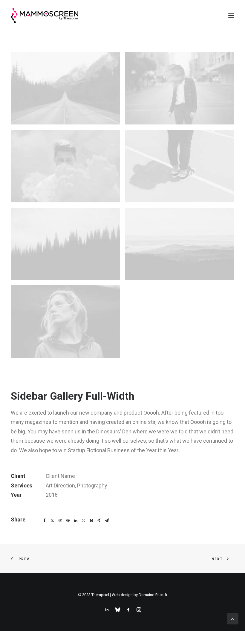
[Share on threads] (60, 521)
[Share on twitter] (52, 521)
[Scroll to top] (232, 618)
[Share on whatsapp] (83, 521)
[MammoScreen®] (44, 15)
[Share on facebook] (44, 521)
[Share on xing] (98, 521)
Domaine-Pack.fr (153, 594)
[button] (231, 15)
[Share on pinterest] (67, 521)
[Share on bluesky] (91, 521)
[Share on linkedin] (75, 521)
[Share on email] (106, 521)
